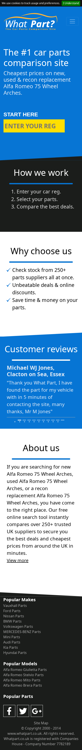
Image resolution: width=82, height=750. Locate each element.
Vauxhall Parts (15, 605)
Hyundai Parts (15, 652)
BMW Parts (12, 621)
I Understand (71, 3)
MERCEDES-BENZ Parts (22, 631)
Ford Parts (12, 610)
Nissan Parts (13, 616)
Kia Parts (10, 647)
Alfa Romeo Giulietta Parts (25, 669)
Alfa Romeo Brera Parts (22, 685)
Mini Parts (11, 637)
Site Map (41, 723)
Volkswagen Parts (18, 626)
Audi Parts (11, 642)
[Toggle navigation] (72, 21)
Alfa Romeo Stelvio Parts (23, 674)
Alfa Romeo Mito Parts (21, 680)
